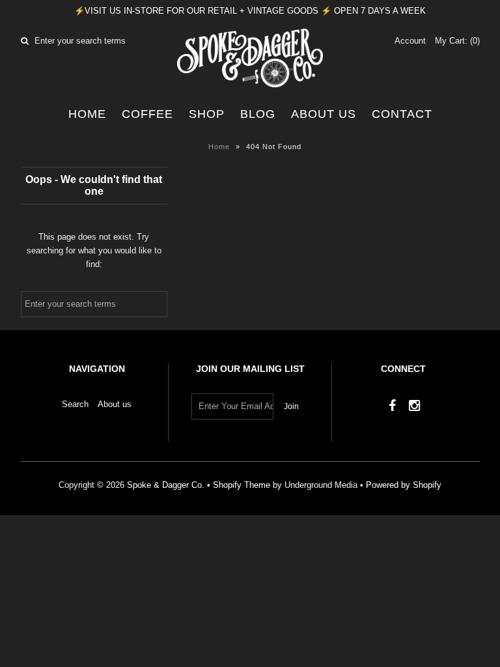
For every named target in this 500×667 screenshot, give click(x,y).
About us (323, 114)
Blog (257, 114)
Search (75, 404)
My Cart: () (457, 41)
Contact (402, 114)
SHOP (207, 114)
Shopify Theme (241, 485)
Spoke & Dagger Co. (165, 485)
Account (410, 41)
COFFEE (147, 114)
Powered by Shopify (403, 485)
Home (87, 114)
